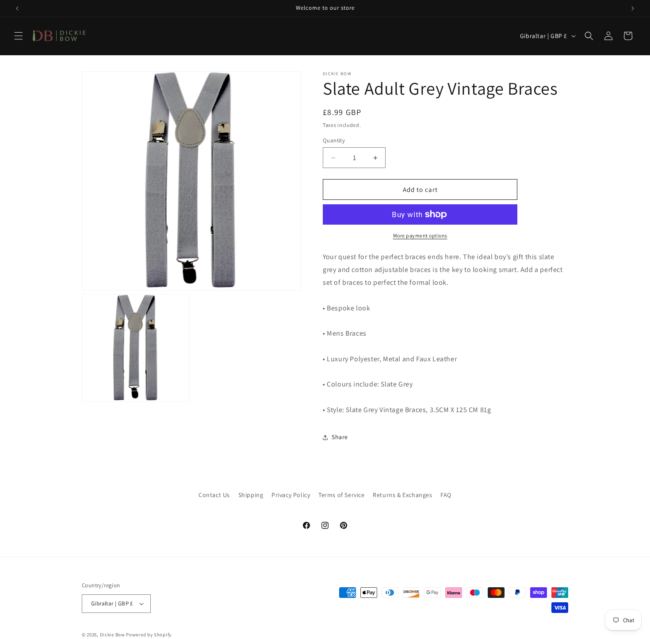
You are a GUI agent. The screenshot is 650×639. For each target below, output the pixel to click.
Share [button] (340, 437)
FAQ (445, 495)
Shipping (251, 495)
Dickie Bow (112, 634)
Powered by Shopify (149, 634)
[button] (18, 36)
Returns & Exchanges (402, 495)
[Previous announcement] (17, 8)
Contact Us (214, 495)
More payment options (420, 235)
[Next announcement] (632, 8)
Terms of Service (341, 495)
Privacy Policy (290, 495)
